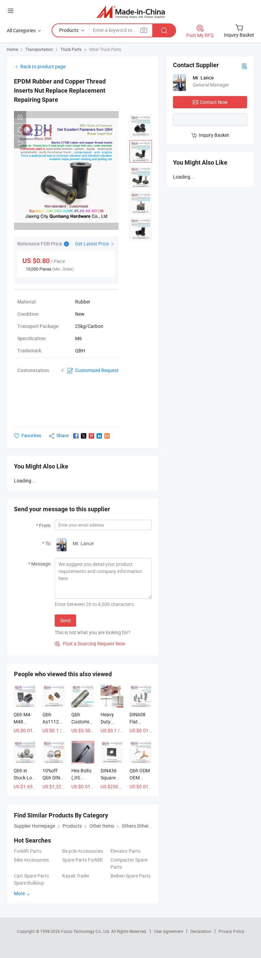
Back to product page (43, 66)
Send (65, 620)
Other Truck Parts (105, 49)
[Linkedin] (99, 436)
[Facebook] (76, 436)
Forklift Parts (27, 851)
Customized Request (97, 370)
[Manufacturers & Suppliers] (131, 11)
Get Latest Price (92, 243)
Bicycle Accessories (82, 851)
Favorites (31, 435)
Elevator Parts (125, 851)
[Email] (107, 436)
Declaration (200, 931)
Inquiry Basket (214, 135)
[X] (83, 436)
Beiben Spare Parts (130, 875)
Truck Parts (71, 49)
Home (12, 49)
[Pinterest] (91, 436)
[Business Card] (244, 65)
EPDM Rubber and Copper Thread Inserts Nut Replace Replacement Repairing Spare (60, 90)
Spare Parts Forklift (82, 859)
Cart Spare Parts (31, 875)
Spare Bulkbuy (29, 883)
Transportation (39, 49)
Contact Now (214, 102)
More (20, 893)
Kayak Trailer (75, 875)
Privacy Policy (231, 931)
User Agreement (168, 931)
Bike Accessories (31, 859)
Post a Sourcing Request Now (90, 643)
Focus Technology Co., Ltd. (86, 931)
